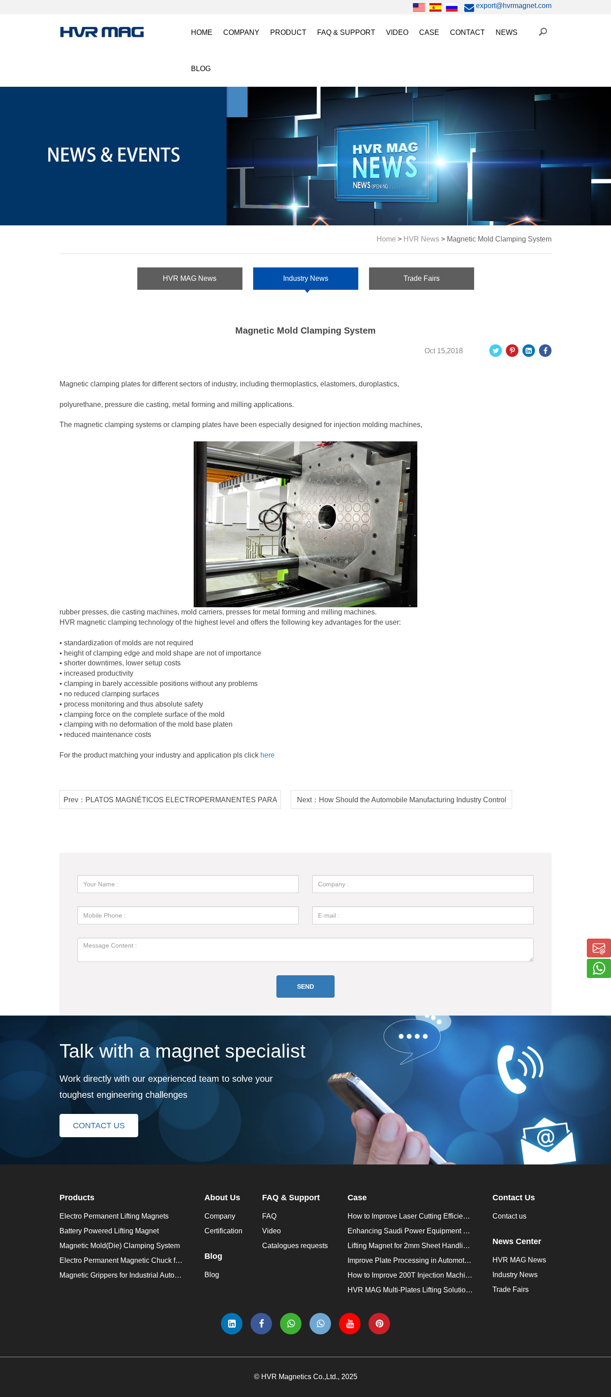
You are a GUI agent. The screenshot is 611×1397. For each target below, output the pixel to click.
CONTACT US (99, 1125)
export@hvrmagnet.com (513, 5)
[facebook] (261, 1323)
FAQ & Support (346, 32)
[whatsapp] (290, 1323)
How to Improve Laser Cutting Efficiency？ (414, 1216)
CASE (429, 32)
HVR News (421, 239)
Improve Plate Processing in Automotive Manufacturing (434, 1260)
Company (241, 32)
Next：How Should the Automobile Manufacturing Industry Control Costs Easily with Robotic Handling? (401, 802)
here (267, 755)
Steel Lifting (442, 60)
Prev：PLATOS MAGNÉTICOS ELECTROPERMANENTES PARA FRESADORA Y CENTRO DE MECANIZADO (170, 802)
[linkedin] (231, 1323)
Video (397, 32)
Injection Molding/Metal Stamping (476, 79)
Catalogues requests (354, 79)
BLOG (201, 68)
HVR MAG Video (417, 154)
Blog (211, 1274)
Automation (442, 98)
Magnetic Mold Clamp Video (435, 135)
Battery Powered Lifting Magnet (109, 1231)
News (507, 32)
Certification (247, 79)
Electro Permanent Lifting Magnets (114, 1216)
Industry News (522, 79)
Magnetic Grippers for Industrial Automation (343, 135)
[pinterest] (379, 1323)
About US (243, 60)
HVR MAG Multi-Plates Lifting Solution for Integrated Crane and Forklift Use (467, 1290)
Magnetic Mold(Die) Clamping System (335, 98)
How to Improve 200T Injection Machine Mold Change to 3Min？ (449, 1275)
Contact (467, 32)
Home (201, 32)
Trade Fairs (518, 98)
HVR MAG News (527, 60)
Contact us (509, 1216)
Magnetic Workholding (459, 116)
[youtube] (350, 1323)
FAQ (329, 60)
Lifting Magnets (299, 154)
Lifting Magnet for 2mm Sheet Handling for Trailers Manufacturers (450, 1245)
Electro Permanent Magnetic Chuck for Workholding (357, 116)
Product (288, 32)
